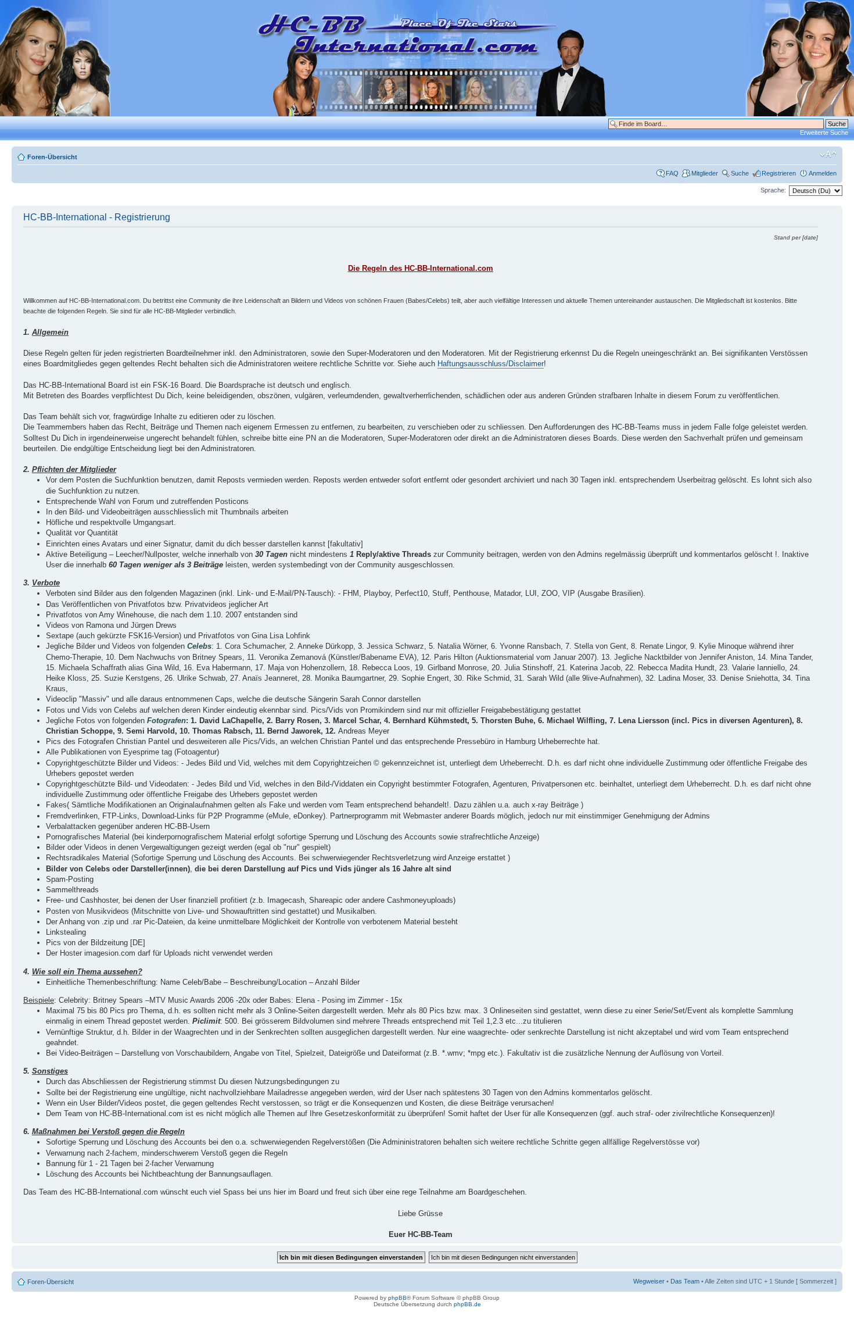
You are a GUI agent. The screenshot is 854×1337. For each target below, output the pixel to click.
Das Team (684, 1281)
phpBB (397, 1298)
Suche (740, 173)
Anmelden (823, 173)
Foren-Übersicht (52, 156)
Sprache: (773, 190)
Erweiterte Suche (824, 132)
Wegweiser (649, 1281)
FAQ (672, 173)
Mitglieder (704, 173)
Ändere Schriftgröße (828, 154)
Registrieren (779, 173)
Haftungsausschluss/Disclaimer (490, 363)
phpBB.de (467, 1304)
